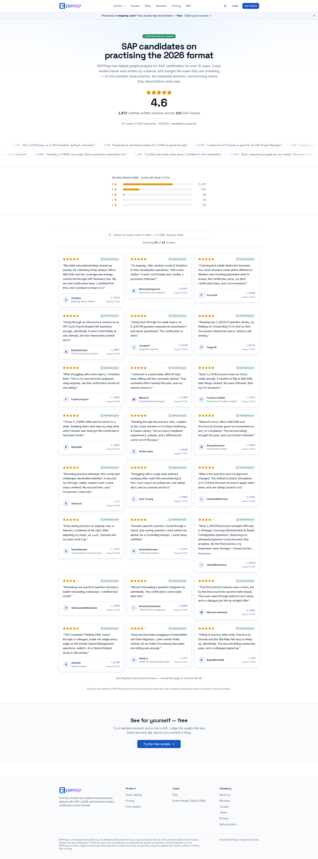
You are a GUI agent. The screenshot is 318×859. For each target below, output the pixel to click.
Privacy (224, 818)
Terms (223, 812)
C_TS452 (115, 549)
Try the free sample (156, 744)
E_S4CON (183, 345)
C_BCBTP (183, 289)
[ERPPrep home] (70, 6)
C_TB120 (115, 298)
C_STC (116, 501)
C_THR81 (115, 397)
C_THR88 (183, 497)
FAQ (188, 5)
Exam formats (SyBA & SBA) (189, 800)
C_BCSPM (115, 662)
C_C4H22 (250, 397)
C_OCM (252, 658)
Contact (224, 806)
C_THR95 (115, 445)
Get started (251, 5)
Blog (148, 5)
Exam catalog (134, 794)
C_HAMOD (183, 606)
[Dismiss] (314, 15)
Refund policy (228, 824)
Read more (204, 553)
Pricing (176, 5)
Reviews (161, 5)
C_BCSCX (250, 345)
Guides (135, 5)
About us (225, 794)
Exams (118, 5)
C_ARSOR (115, 606)
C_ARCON (183, 449)
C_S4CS (184, 658)
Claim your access (196, 15)
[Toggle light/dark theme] (225, 6)
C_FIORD (250, 293)
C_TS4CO (183, 549)
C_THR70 (250, 445)
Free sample (133, 806)
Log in (235, 5)
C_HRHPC (115, 350)
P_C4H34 (250, 497)
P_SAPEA (250, 610)
